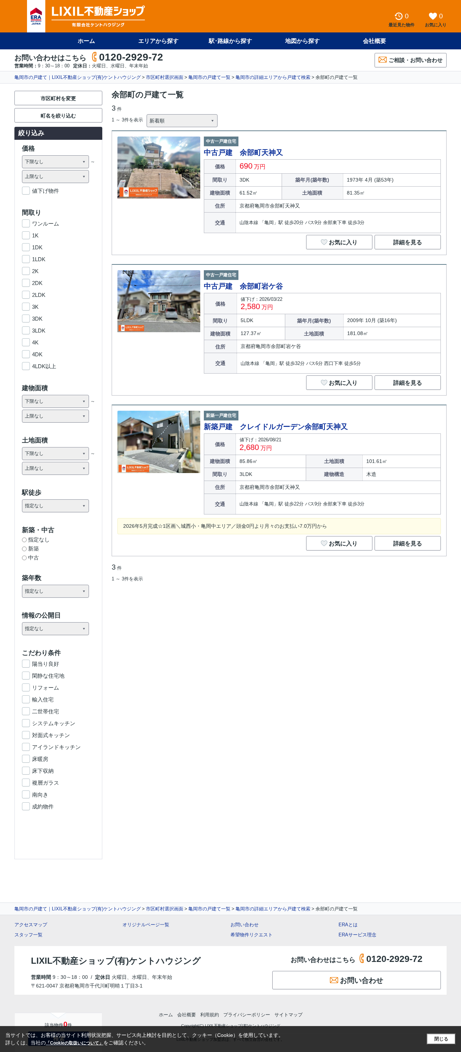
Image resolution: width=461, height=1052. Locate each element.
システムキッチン (53, 723)
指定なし (39, 539)
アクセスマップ (30, 924)
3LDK (38, 330)
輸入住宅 (43, 699)
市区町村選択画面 (164, 77)
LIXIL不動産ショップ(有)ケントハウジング (116, 961)
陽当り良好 (45, 664)
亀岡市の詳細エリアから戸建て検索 (273, 77)
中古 (33, 557)
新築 (33, 548)
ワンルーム (45, 223)
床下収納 (43, 771)
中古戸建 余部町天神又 (243, 152)
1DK (37, 247)
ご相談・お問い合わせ (416, 60)
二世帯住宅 (45, 711)
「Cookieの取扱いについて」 (74, 1043)
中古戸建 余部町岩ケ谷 (243, 286)
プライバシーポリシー (246, 1014)
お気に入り (343, 242)
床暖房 (40, 759)
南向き (40, 795)
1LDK (38, 259)
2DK (37, 283)
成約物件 (43, 806)
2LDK (38, 295)
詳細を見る (407, 242)
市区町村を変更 (58, 98)
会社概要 (374, 41)
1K (35, 235)
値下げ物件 (45, 191)
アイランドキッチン (56, 747)
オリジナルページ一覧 (145, 924)
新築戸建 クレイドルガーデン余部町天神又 (276, 427)
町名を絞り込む (58, 116)
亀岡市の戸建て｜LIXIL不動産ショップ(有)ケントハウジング (77, 77)
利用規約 (209, 1014)
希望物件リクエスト (251, 934)
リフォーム (45, 688)
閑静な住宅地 (48, 676)
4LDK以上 (44, 366)
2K (35, 271)
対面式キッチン (51, 735)
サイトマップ (288, 1014)
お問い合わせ (244, 924)
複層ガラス (45, 783)
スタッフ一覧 (28, 934)
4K (35, 342)
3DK (37, 319)
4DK (37, 354)
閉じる (441, 1039)
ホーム (86, 41)
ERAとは (348, 924)
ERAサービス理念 (357, 934)
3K (35, 307)
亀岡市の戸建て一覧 (209, 77)
